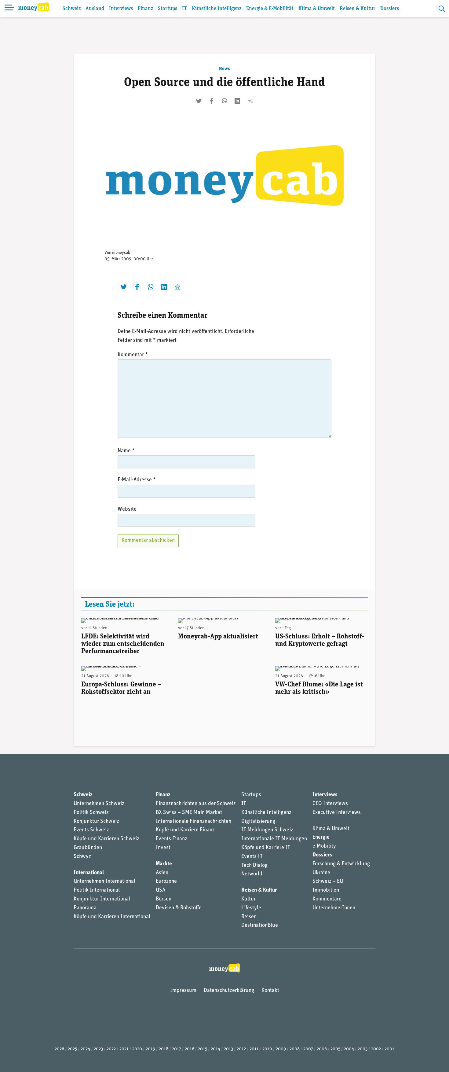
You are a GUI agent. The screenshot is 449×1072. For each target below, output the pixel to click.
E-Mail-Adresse (137, 480)
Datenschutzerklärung (229, 990)
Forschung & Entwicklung (341, 864)
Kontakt (270, 990)
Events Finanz (171, 839)
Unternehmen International (104, 881)
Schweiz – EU (327, 881)
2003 (362, 1049)
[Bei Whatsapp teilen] (224, 100)
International (89, 873)
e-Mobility (324, 846)
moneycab (121, 252)
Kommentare (326, 899)
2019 (150, 1049)
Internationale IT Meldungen (274, 839)
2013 (228, 1049)
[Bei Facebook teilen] (211, 100)
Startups (167, 8)
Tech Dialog (254, 865)
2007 (308, 1049)
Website (127, 509)
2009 (281, 1049)
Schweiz (72, 8)
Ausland (95, 8)
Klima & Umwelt (316, 8)
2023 (98, 1049)
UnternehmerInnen (333, 908)
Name (126, 451)
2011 (254, 1049)
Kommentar (133, 355)
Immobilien (325, 890)
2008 (295, 1049)
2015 (202, 1049)
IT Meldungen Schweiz (267, 830)
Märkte (164, 864)
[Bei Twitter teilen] (198, 100)
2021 (124, 1049)
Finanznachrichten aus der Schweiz (196, 804)
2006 (322, 1049)
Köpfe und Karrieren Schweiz (106, 839)
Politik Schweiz (91, 812)
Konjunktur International (102, 899)
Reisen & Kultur (357, 8)
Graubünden (88, 848)
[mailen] (250, 100)
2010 (267, 1049)
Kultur (248, 899)
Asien (162, 873)
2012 (241, 1049)
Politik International (97, 890)
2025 (72, 1049)
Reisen (249, 917)
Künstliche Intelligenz (216, 8)
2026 (59, 1049)
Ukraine (321, 873)
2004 (349, 1049)
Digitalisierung (258, 821)
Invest (163, 848)
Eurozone (166, 881)
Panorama (85, 908)
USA (160, 890)
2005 (335, 1049)
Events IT (252, 856)
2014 (215, 1049)
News (224, 68)
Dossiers (389, 8)
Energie (321, 837)
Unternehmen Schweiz (99, 804)
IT (184, 8)
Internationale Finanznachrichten (193, 821)
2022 (111, 1049)
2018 (163, 1049)
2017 (176, 1049)
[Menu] (9, 8)
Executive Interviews (336, 812)
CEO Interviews (330, 804)
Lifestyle (251, 908)
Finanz (145, 8)
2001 (389, 1049)
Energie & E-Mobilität (270, 8)
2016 (189, 1049)
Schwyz (82, 856)
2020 (137, 1049)
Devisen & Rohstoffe (179, 908)
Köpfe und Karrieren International (112, 917)
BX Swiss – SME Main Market (189, 812)
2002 (376, 1049)
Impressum (183, 990)
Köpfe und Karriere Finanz (185, 830)
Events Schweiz (91, 830)
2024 (85, 1049)
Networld (251, 874)
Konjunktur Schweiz (96, 821)
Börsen (163, 899)
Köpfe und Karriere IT (265, 848)
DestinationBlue (259, 925)
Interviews (121, 8)
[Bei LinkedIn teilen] (237, 100)
